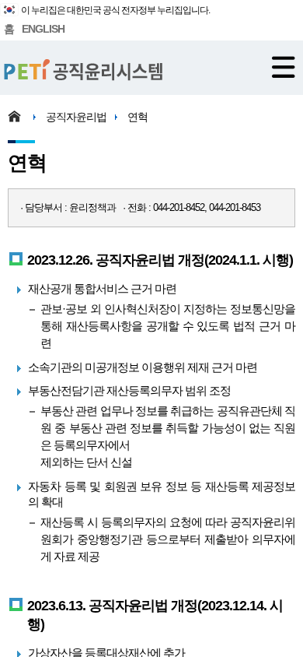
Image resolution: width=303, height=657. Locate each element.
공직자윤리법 (76, 117)
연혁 (137, 117)
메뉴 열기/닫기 (283, 67)
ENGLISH (43, 29)
